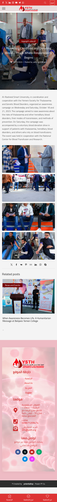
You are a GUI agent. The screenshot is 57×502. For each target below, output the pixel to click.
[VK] (21, 265)
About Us (28, 383)
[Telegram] (20, 3)
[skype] (44, 265)
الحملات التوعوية (28, 41)
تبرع (52, 3)
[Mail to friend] (30, 265)
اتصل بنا (28, 388)
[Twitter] (6, 3)
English (28, 393)
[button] (5, 302)
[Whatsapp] (23, 3)
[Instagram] (13, 3)
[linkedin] (35, 265)
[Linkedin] (10, 3)
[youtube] (16, 3)
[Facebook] (3, 3)
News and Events (12, 285)
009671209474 (30, 423)
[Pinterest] (26, 265)
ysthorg (36, 62)
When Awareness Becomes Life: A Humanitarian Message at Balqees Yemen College (26, 319)
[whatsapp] (40, 265)
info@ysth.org (29, 430)
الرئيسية (28, 378)
